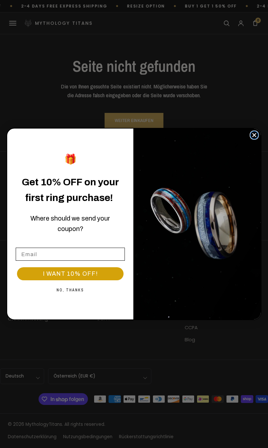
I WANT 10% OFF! (70, 273)
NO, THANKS (70, 290)
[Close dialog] (254, 135)
